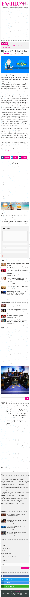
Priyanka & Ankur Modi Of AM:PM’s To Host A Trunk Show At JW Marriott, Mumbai (14, 222)
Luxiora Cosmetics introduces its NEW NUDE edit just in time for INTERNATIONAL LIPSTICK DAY (17, 280)
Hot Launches (13, 593)
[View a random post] (2, 42)
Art (13, 594)
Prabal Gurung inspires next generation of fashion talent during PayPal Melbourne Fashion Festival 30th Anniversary (17, 293)
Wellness (16, 594)
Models (21, 594)
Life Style (8, 45)
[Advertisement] (15, 24)
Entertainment (20, 593)
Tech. (10, 594)
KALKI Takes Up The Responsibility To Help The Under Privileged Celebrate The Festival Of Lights (14, 216)
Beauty (7, 593)
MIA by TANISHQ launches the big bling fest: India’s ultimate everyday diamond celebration (17, 271)
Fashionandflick (14, 53)
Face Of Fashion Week (11, 304)
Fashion (3, 593)
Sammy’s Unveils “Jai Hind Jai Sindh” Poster (17, 286)
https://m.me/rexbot (6, 150)
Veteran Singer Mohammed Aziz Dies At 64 (15, 315)
